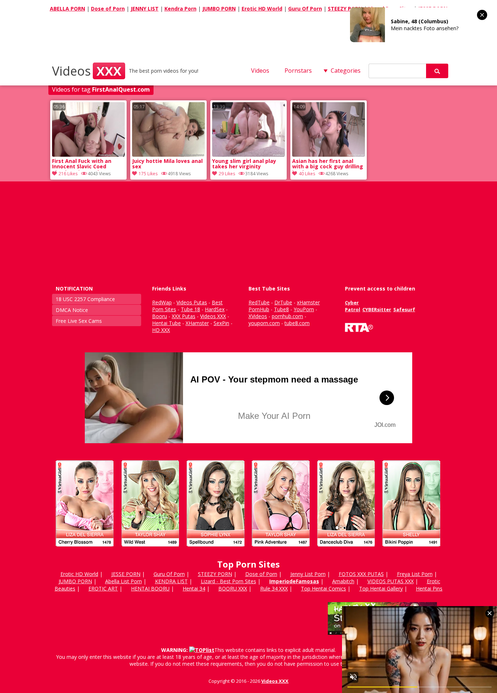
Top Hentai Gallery (381, 588)
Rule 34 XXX (274, 588)
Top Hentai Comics (323, 588)
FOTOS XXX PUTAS (361, 573)
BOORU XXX (232, 588)
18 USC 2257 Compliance (85, 299)
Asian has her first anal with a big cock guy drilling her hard (327, 164)
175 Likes (148, 174)
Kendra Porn (180, 8)
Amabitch (343, 581)
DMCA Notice (72, 310)
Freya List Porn (415, 573)
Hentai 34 (194, 588)
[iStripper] (248, 549)
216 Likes (68, 174)
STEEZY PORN (345, 8)
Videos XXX (275, 681)
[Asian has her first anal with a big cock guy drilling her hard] (328, 154)
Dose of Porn (108, 8)
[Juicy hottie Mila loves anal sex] (168, 154)
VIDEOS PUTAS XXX (390, 581)
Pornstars (298, 71)
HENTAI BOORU (150, 588)
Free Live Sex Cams (79, 320)
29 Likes (227, 174)
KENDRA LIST (171, 581)
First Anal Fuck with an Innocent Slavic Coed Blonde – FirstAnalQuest (83, 164)
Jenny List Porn (308, 573)
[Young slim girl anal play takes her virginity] (248, 154)
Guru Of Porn (305, 8)
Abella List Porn (123, 581)
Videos (87, 71)
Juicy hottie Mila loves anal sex (167, 164)
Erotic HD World (262, 8)
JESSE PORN (125, 573)
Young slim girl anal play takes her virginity (244, 164)
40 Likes (307, 174)
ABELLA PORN (67, 8)
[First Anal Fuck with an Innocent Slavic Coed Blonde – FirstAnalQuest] (88, 154)
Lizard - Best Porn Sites (228, 581)
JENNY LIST (145, 8)
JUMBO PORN (219, 8)
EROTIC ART (103, 588)
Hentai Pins (429, 588)
